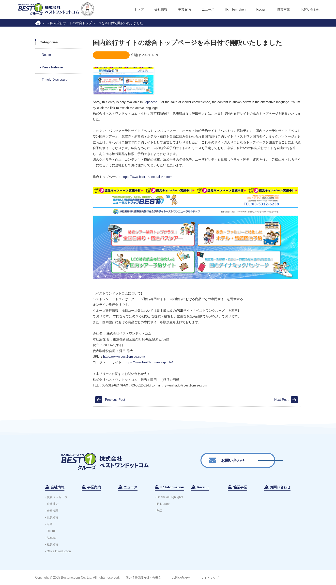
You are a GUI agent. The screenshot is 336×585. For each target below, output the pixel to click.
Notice (46, 55)
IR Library (162, 504)
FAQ (159, 510)
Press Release (52, 67)
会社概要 (53, 510)
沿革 (50, 524)
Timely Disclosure (54, 79)
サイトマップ (210, 577)
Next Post (281, 399)
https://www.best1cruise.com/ (124, 356)
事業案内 (184, 9)
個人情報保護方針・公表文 (143, 577)
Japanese (150, 102)
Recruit (261, 9)
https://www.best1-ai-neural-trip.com (147, 177)
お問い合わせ (310, 9)
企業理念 (53, 504)
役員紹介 (53, 517)
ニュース (208, 9)
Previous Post (115, 399)
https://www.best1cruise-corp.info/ (149, 362)
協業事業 (283, 9)
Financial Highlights (169, 497)
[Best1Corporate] (38, 22)
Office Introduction (59, 551)
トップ (139, 9)
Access (51, 537)
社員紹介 (53, 544)
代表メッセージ (57, 497)
